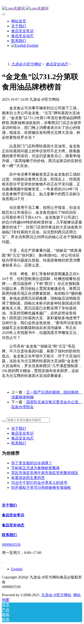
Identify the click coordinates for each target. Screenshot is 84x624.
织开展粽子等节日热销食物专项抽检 (41, 487)
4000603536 (11, 544)
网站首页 (18, 21)
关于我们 (18, 428)
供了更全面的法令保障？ (31, 463)
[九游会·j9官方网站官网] (42, 8)
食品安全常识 (22, 433)
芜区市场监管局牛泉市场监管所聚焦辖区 (44, 473)
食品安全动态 (57, 64)
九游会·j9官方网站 (26, 64)
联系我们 (18, 443)
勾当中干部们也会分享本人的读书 (39, 483)
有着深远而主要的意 (28, 478)
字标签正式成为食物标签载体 (35, 468)
